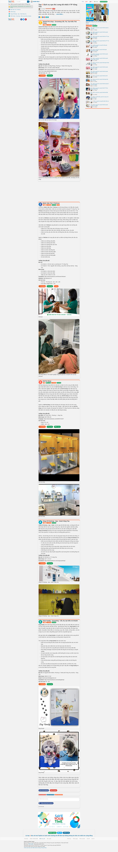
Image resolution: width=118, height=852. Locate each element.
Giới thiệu (26, 838)
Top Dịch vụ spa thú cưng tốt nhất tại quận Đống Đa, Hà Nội (99, 67)
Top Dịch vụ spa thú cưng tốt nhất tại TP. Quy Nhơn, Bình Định (100, 37)
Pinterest (26, 19)
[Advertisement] (59, 191)
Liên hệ (92, 838)
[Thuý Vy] (91, 98)
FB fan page (75, 838)
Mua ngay (49, 382)
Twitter (24, 19)
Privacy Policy (44, 847)
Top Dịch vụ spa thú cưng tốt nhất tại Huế (99, 75)
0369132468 (30, 843)
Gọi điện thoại (89, 25)
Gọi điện (54, 24)
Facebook (21, 19)
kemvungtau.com (92, 24)
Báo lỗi (53, 8)
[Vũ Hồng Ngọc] (91, 34)
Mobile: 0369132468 (34, 838)
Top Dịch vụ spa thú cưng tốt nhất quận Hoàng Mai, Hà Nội (99, 50)
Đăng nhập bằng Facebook (47, 803)
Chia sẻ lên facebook (43, 790)
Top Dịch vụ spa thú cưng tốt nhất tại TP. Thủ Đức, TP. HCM (100, 41)
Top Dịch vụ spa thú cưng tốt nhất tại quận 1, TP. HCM (100, 28)
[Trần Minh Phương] (91, 29)
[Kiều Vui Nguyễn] (91, 106)
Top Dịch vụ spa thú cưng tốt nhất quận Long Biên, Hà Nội (99, 46)
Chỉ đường (49, 24)
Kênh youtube (82, 838)
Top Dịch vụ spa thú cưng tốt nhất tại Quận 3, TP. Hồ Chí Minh (100, 84)
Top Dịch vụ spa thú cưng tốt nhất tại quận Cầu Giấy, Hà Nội (99, 33)
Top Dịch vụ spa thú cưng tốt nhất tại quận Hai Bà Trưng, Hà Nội (99, 54)
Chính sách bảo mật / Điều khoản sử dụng (32, 847)
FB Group (69, 838)
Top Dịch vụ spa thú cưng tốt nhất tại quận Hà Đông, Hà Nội (99, 72)
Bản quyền (49, 838)
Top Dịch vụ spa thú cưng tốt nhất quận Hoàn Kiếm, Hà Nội (100, 63)
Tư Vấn (56, 286)
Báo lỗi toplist (53, 790)
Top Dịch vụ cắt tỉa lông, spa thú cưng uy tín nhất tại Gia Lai (99, 97)
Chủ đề (88, 838)
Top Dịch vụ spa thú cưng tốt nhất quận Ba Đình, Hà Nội (99, 80)
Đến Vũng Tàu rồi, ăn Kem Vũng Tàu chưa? (96, 22)
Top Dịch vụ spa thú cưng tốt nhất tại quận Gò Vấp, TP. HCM (99, 105)
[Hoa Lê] (39, 8)
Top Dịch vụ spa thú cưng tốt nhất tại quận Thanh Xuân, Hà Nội (99, 59)
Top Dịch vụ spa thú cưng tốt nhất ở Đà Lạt (100, 101)
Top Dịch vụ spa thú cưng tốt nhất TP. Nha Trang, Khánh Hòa (99, 88)
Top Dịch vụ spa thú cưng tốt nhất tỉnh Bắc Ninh (99, 93)
